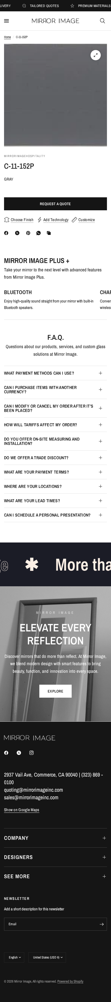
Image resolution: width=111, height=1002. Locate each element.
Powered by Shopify (70, 981)
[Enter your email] (101, 924)
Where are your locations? (33, 486)
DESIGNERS (18, 857)
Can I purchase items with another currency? (40, 389)
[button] (55, 691)
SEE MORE (17, 876)
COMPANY (16, 837)
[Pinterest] (29, 233)
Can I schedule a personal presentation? (47, 515)
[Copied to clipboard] (50, 233)
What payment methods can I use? (39, 373)
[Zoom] (96, 55)
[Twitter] (23, 753)
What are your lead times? (32, 501)
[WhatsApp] (39, 233)
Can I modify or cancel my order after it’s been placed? (48, 408)
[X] (18, 233)
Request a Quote (55, 203)
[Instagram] (35, 753)
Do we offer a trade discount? (36, 458)
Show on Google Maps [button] (21, 809)
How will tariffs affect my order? (40, 425)
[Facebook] (7, 233)
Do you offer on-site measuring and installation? (41, 441)
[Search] (102, 20)
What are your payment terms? (36, 472)
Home (7, 37)
